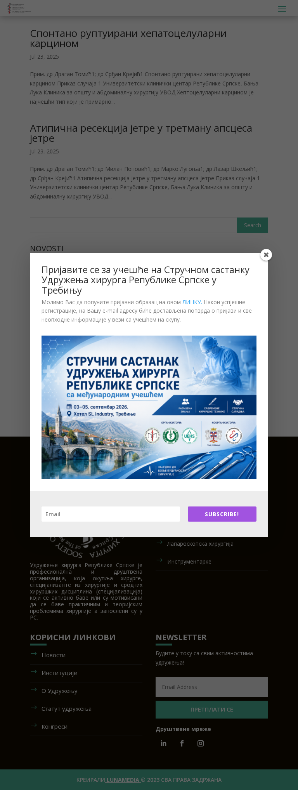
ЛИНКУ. (192, 302)
